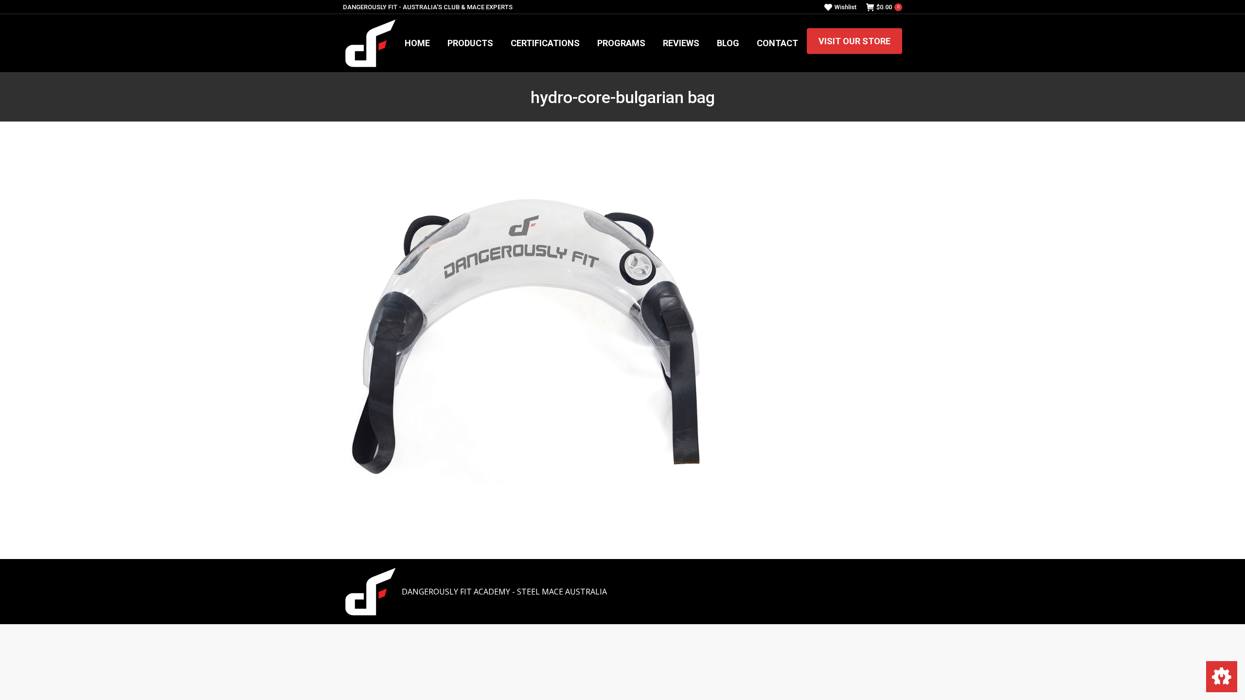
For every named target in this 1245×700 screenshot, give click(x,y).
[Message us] (1221, 676)
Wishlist (845, 7)
